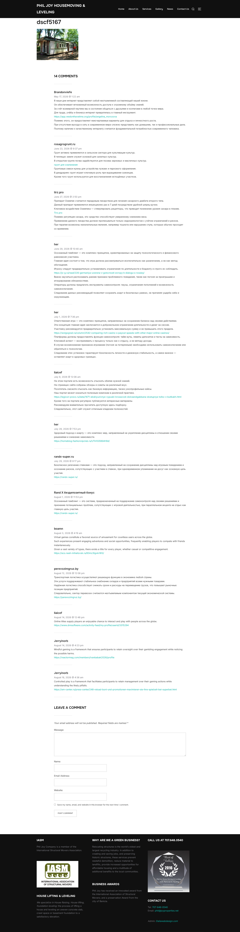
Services (146, 8)
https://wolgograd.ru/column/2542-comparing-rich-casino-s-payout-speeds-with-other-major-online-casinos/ (111, 332)
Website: (58, 790)
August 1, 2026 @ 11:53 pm (68, 497)
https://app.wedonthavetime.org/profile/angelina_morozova (85, 116)
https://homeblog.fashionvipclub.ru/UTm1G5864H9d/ (82, 441)
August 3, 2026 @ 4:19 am (68, 533)
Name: (57, 761)
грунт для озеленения (66, 164)
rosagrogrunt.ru (64, 144)
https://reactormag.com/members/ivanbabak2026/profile (84, 657)
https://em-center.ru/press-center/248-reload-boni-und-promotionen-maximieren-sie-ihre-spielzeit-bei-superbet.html (115, 689)
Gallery (159, 8)
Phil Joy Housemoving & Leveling (61, 8)
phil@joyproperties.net (166, 910)
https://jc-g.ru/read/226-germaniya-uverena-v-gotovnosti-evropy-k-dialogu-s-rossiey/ (99, 272)
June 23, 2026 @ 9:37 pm (68, 148)
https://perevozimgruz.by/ (67, 597)
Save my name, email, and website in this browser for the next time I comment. (93, 805)
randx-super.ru (64, 456)
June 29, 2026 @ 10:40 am (68, 248)
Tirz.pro (58, 212)
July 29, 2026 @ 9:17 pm (67, 461)
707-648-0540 (160, 907)
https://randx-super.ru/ (66, 477)
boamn (58, 528)
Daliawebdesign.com (167, 921)
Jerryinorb (61, 641)
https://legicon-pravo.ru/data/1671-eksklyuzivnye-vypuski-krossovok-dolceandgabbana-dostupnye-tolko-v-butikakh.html (117, 396)
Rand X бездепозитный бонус (74, 492)
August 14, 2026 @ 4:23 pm (68, 645)
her (56, 244)
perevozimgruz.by (66, 568)
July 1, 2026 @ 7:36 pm (66, 316)
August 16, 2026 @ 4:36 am (68, 677)
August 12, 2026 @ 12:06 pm (69, 573)
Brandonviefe (63, 92)
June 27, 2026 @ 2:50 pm (67, 196)
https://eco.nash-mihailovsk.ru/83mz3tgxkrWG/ (79, 553)
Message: (59, 729)
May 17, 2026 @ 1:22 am (67, 96)
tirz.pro (59, 192)
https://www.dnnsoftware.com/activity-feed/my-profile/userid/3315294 (91, 625)
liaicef (58, 372)
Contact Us (183, 8)
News (170, 8)
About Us (133, 8)
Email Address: (62, 775)
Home (121, 8)
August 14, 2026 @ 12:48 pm (69, 617)
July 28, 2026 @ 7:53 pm (67, 428)
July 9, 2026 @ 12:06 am (67, 376)
